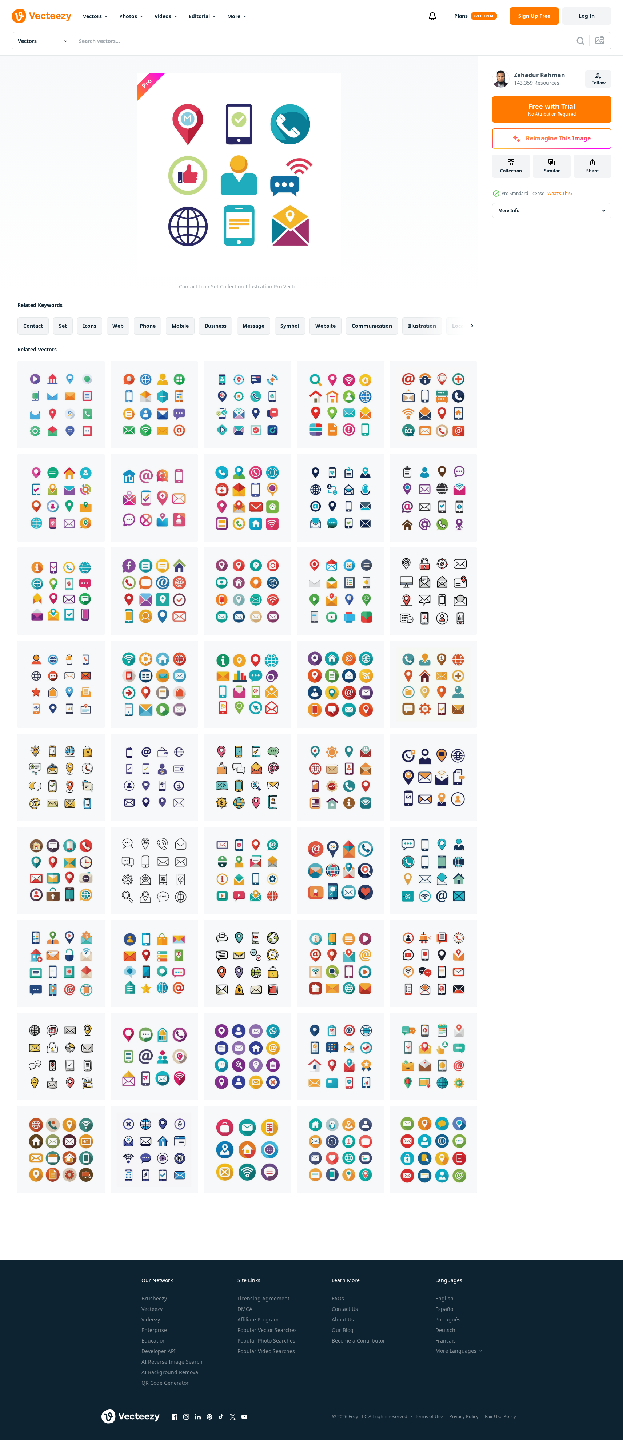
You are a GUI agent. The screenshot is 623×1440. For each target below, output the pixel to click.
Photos (128, 16)
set (63, 325)
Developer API (158, 1351)
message (253, 325)
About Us (343, 1319)
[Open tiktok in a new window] (221, 1416)
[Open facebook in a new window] (174, 1416)
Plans (461, 15)
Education (153, 1340)
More (233, 16)
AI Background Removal (170, 1372)
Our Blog (343, 1330)
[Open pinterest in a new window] (209, 1416)
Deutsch (445, 1330)
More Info (508, 210)
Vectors (92, 16)
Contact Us (345, 1308)
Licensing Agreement (263, 1298)
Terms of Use (429, 1416)
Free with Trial (552, 109)
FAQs (338, 1298)
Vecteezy (152, 1308)
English (444, 1298)
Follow (598, 83)
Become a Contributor (358, 1340)
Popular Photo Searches (266, 1340)
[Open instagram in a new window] (186, 1416)
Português (447, 1319)
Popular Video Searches (266, 1351)
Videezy (150, 1319)
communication (372, 325)
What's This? (559, 193)
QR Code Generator (165, 1382)
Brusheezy (154, 1298)
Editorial (199, 16)
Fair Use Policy (500, 1416)
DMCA (244, 1308)
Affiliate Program (258, 1319)
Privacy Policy (464, 1416)
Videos (163, 16)
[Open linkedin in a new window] (198, 1416)
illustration (422, 325)
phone (148, 325)
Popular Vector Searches (267, 1330)
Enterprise (154, 1330)
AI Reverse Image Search (172, 1361)
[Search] (580, 40)
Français (445, 1340)
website (325, 325)
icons (89, 325)
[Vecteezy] (41, 16)
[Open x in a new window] (233, 1416)
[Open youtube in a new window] (244, 1416)
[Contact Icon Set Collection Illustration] (61, 404)
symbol (289, 325)
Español (445, 1308)
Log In (587, 15)
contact (33, 325)
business (216, 325)
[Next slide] (466, 326)
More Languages (455, 1351)
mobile (180, 325)
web (118, 325)
